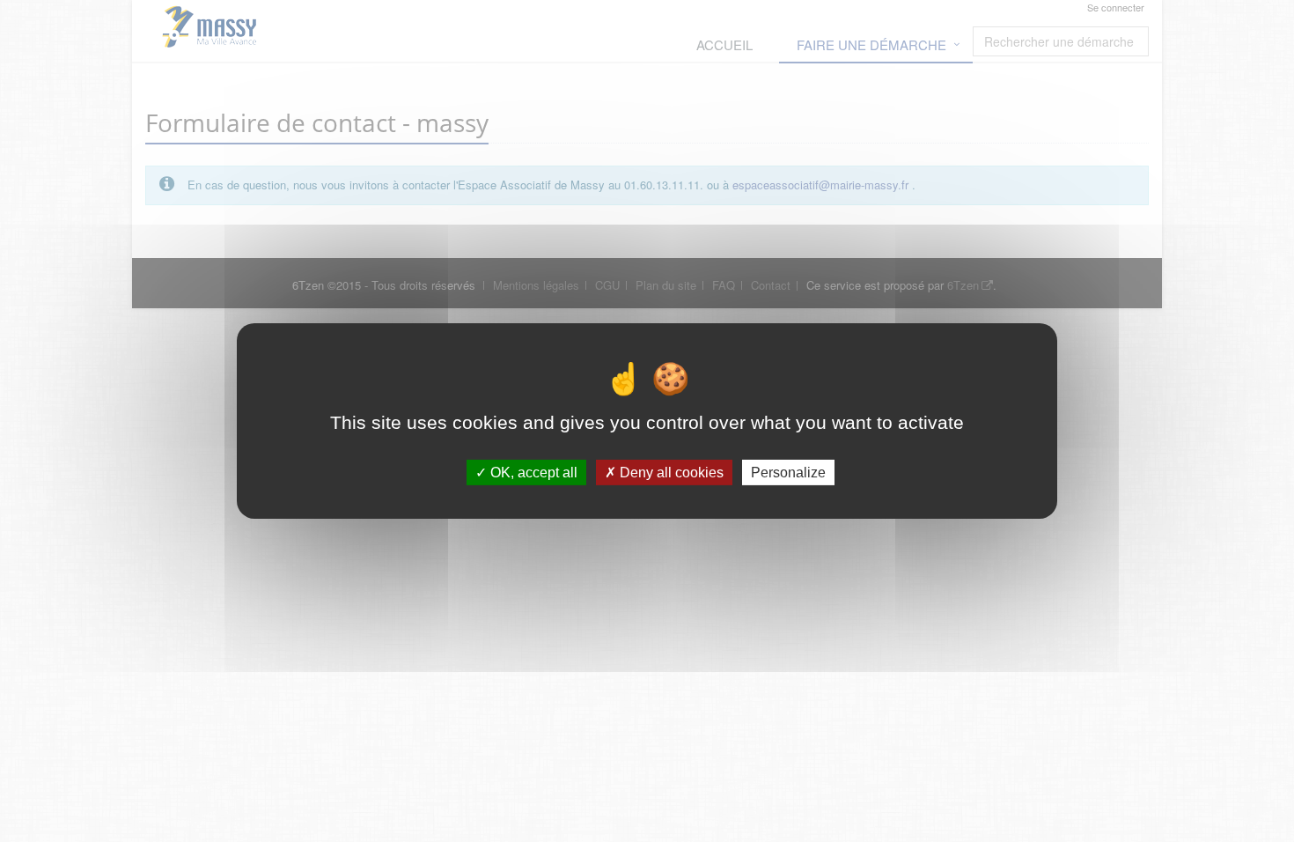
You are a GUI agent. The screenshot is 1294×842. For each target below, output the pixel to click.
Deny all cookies (670, 472)
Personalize (788, 472)
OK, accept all (532, 472)
